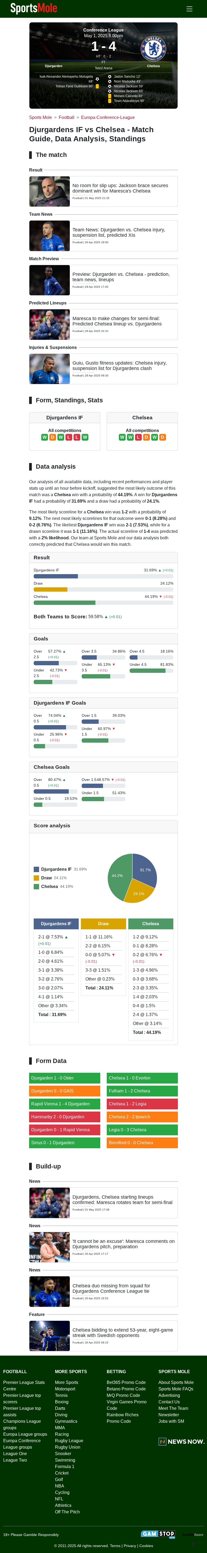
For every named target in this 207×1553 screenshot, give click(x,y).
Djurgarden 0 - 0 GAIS (52, 1091)
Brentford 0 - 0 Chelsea (131, 1142)
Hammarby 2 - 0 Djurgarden (57, 1117)
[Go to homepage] (34, 8)
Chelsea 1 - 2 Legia (127, 1104)
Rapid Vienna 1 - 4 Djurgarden (60, 1104)
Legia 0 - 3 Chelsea (127, 1129)
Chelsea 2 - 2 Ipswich (129, 1117)
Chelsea (153, 66)
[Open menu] (189, 9)
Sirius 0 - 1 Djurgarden (52, 1142)
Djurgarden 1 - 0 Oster (52, 1078)
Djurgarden (53, 66)
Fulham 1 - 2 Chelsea (129, 1091)
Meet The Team (173, 1408)
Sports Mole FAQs (175, 1389)
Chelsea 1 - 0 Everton (129, 1078)
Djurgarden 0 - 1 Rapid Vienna (60, 1129)
